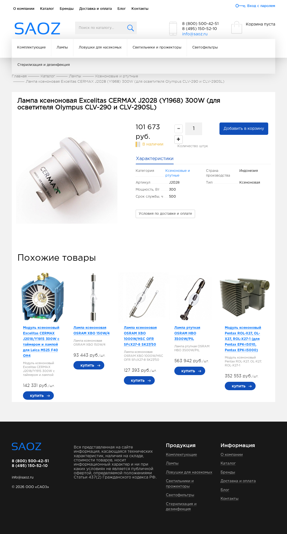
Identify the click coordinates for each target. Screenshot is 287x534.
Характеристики (154, 159)
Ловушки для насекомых (100, 47)
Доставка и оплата (95, 8)
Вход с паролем (261, 6)
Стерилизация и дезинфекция (43, 64)
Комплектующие (31, 47)
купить (37, 395)
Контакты (140, 8)
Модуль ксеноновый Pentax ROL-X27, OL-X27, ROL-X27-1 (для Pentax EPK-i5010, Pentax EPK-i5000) (243, 339)
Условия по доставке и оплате (165, 213)
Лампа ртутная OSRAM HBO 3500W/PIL (187, 333)
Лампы (62, 47)
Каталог (47, 8)
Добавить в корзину (244, 128)
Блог (121, 8)
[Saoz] (37, 28)
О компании (23, 8)
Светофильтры (205, 47)
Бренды (67, 8)
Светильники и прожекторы (157, 47)
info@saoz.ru (195, 34)
